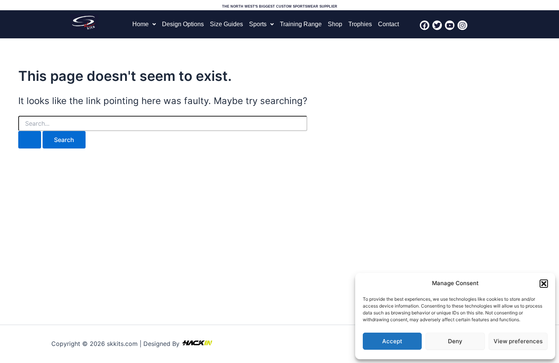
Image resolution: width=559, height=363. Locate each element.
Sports (258, 24)
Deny (455, 341)
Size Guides (226, 24)
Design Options (183, 24)
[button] (544, 283)
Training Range (301, 24)
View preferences (518, 341)
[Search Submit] (29, 139)
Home (140, 24)
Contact (388, 24)
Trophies (360, 24)
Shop (335, 24)
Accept (392, 341)
